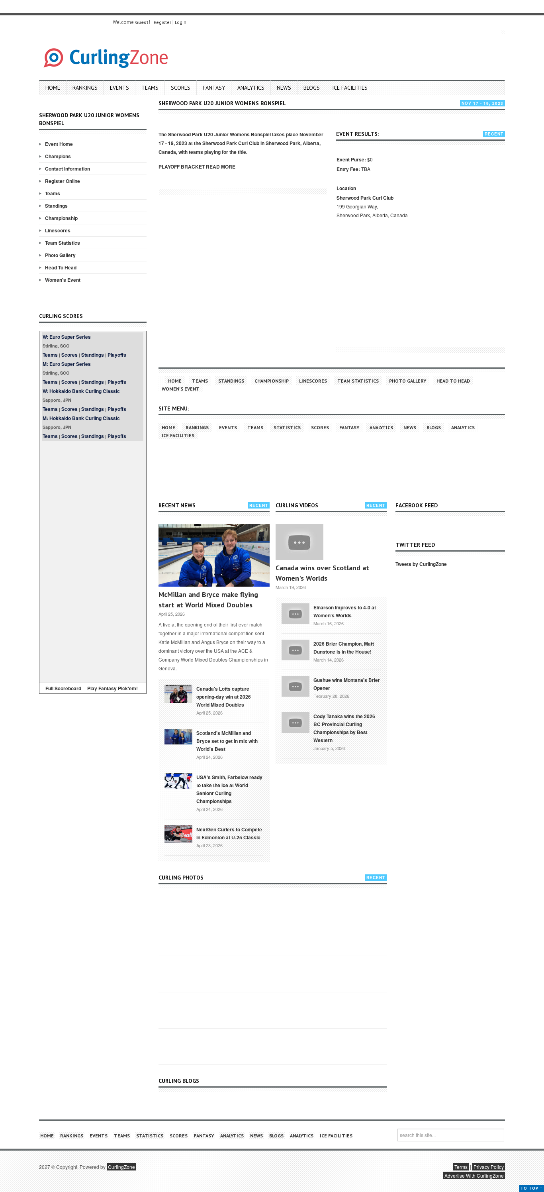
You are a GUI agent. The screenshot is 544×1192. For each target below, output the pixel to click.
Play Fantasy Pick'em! (112, 688)
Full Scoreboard (63, 688)
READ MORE (220, 166)
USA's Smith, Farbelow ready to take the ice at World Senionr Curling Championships (229, 789)
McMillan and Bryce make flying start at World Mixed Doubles (208, 599)
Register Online (62, 181)
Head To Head (60, 267)
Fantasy (214, 87)
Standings (56, 205)
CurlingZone (121, 1166)
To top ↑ (531, 1188)
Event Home (59, 143)
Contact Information (67, 168)
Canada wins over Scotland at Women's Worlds (322, 573)
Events (119, 87)
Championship (61, 218)
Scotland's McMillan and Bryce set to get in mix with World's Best (227, 740)
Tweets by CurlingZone (421, 564)
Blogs (311, 87)
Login (180, 22)
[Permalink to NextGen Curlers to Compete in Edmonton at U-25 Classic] (178, 833)
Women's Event (62, 279)
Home (52, 87)
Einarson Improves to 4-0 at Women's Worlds (344, 611)
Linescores (57, 230)
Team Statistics (62, 242)
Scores (180, 87)
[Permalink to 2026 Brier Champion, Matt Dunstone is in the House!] (295, 649)
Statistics (287, 427)
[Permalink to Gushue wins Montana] (295, 685)
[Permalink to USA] (178, 780)
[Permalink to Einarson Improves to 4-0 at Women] (295, 613)
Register (162, 22)
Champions (58, 156)
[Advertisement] (92, 560)
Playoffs (117, 354)
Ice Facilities (350, 87)
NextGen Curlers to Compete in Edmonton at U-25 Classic (229, 833)
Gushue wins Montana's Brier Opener (346, 683)
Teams (150, 87)
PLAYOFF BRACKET (182, 166)
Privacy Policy (489, 1166)
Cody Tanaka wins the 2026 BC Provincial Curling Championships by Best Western (344, 728)
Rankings (85, 87)
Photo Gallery (60, 255)
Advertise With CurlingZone (474, 1175)
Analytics (250, 87)
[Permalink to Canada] (178, 693)
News (284, 87)
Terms (461, 1166)
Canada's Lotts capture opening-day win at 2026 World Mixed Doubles (223, 696)
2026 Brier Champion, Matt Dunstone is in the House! (343, 647)
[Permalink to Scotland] (178, 736)
